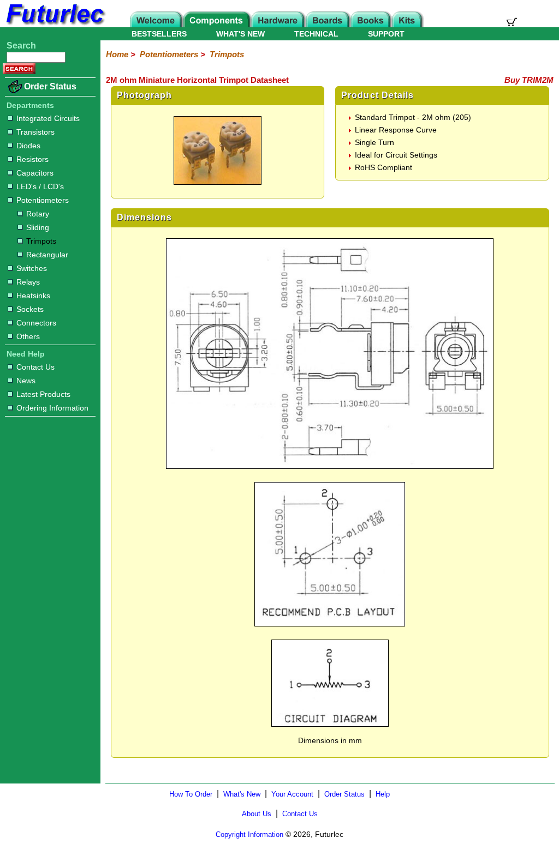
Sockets (30, 309)
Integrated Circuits (48, 118)
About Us (256, 814)
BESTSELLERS (159, 33)
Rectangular (47, 254)
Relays (28, 282)
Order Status (50, 86)
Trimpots (41, 241)
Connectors (36, 322)
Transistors (35, 132)
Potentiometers (42, 200)
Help (383, 794)
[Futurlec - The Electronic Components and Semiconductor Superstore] (54, 24)
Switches (31, 268)
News (25, 380)
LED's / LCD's (40, 186)
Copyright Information (249, 834)
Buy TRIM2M (529, 80)
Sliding (37, 227)
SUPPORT (386, 33)
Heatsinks (33, 295)
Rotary (37, 213)
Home (117, 54)
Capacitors (34, 172)
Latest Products (43, 394)
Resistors (32, 159)
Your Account (292, 794)
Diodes (28, 145)
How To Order (190, 794)
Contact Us (35, 367)
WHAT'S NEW (240, 33)
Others (28, 336)
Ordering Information (52, 407)
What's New (241, 794)
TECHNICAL (316, 33)
